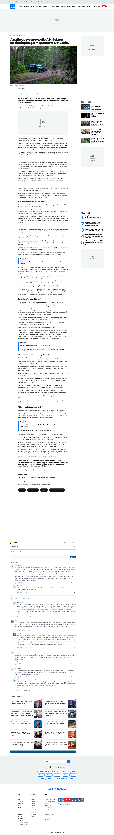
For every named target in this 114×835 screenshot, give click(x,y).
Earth (68, 6)
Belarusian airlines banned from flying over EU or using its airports (37, 430)
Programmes (21, 818)
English (10, 1)
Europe (26, 6)
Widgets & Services (36, 812)
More (46, 794)
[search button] (54, 2)
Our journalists (21, 820)
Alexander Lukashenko (57, 490)
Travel (53, 6)
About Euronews (49, 797)
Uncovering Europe (37, 460)
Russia (49, 775)
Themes (20, 794)
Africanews (34, 814)
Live (104, 6)
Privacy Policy (48, 805)
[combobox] (62, 2)
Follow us (33, 805)
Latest (20, 6)
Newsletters (63, 804)
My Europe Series (21, 35)
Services (33, 794)
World (32, 6)
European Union (32, 490)
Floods (41, 775)
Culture (63, 6)
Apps (32, 807)
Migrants (44, 490)
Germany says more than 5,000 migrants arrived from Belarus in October (36, 477)
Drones (71, 778)
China (49, 778)
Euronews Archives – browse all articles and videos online (24, 824)
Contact (47, 809)
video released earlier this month (28, 241)
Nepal (65, 775)
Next (57, 6)
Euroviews (81, 6)
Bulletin (33, 799)
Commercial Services (50, 799)
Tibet (42, 778)
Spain (73, 771)
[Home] (10, 35)
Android (38, 466)
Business (46, 6)
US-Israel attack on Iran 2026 (47, 771)
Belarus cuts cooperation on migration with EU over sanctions (35, 345)
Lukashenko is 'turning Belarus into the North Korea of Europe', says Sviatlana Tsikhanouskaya (39, 425)
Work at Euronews (49, 812)
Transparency (48, 807)
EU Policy (39, 6)
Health (74, 6)
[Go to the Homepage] (12, 6)
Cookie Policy (48, 803)
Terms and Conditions (50, 801)
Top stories (86, 102)
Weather (33, 801)
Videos (20, 816)
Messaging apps (35, 809)
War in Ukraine (63, 771)
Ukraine (57, 775)
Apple (29, 466)
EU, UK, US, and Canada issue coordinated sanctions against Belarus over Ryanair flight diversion (42, 350)
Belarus (22, 490)
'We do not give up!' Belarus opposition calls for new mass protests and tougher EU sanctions (41, 262)
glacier (73, 775)
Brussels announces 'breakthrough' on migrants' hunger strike (34, 484)
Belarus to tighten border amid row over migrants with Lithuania (34, 481)
